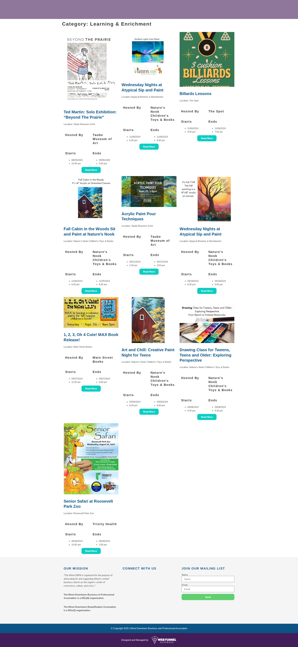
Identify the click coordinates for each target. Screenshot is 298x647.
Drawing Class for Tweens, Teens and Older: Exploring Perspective (205, 355)
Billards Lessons (195, 93)
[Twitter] (131, 576)
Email (184, 585)
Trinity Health (105, 524)
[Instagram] (138, 576)
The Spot (216, 111)
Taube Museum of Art (102, 139)
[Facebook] (124, 576)
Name (185, 575)
